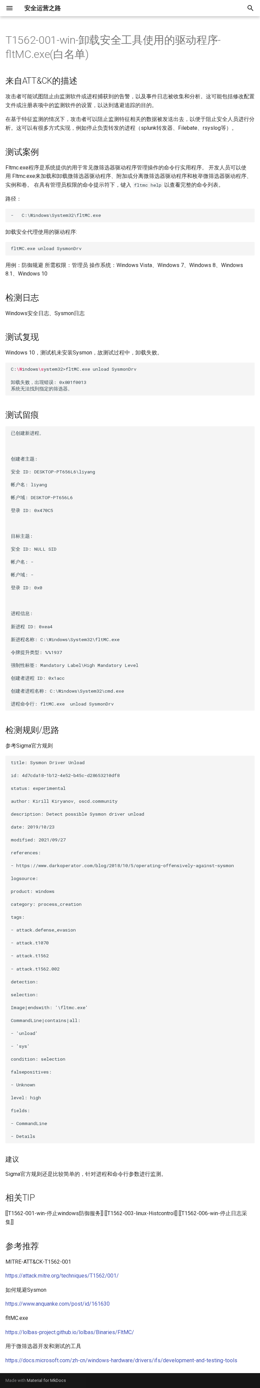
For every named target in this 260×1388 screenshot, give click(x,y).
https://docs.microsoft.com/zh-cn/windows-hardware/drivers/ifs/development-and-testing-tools (121, 1360)
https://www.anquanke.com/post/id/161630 (57, 1304)
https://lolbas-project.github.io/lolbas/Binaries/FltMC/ (69, 1332)
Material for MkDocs (46, 1380)
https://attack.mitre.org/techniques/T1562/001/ (62, 1275)
